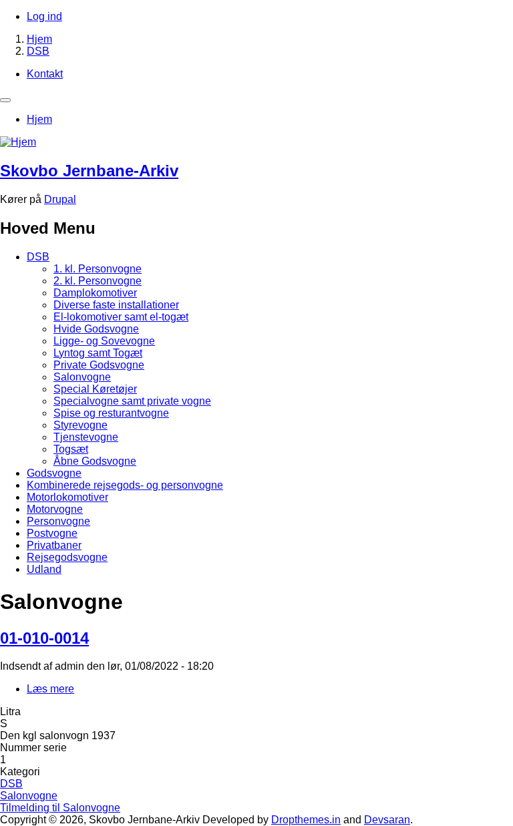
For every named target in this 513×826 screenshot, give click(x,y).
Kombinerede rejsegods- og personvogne (125, 485)
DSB (38, 51)
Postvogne (52, 533)
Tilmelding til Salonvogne (60, 807)
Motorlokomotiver (67, 497)
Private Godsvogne (98, 365)
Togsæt (70, 449)
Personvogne (58, 521)
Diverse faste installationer (116, 305)
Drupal (60, 199)
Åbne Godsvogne (94, 461)
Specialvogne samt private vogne (132, 401)
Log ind (44, 16)
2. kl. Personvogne (97, 280)
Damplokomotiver (95, 292)
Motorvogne (55, 509)
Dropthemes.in (306, 819)
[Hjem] (18, 142)
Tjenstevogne (85, 437)
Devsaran (387, 819)
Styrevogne (80, 425)
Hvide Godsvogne (96, 329)
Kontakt (45, 73)
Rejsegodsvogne (67, 557)
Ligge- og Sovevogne (104, 341)
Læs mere (50, 688)
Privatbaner (54, 545)
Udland (44, 569)
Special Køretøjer (95, 389)
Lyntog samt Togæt (97, 353)
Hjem (39, 39)
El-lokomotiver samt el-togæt (120, 317)
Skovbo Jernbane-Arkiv (89, 171)
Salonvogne (82, 377)
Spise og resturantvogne (111, 413)
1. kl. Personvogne (97, 268)
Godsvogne (54, 473)
